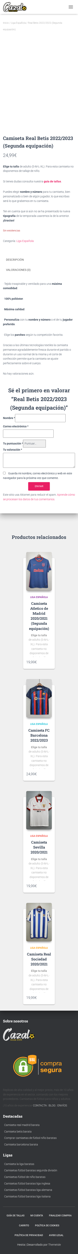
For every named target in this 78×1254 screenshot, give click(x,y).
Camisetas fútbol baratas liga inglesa (27, 1183)
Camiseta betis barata (18, 1131)
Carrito (24, 1225)
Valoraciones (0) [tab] (18, 269)
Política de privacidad (29, 1235)
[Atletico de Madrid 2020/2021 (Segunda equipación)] (39, 571)
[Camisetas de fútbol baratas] (18, 1035)
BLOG (52, 1105)
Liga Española (18, 23)
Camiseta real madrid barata (22, 1125)
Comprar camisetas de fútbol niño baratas (30, 1137)
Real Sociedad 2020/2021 (41, 959)
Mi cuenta (36, 1215)
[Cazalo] (16, 7)
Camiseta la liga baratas (19, 1164)
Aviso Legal (56, 1235)
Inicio (6, 23)
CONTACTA (40, 1105)
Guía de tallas (15, 1215)
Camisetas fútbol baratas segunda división (30, 1170)
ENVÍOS (62, 1105)
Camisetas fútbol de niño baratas (24, 1177)
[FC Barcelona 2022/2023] (39, 698)
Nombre (9, 418)
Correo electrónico (15, 426)
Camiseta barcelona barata (21, 1144)
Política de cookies (47, 1225)
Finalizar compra (60, 1215)
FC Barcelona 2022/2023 (40, 735)
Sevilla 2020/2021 (39, 850)
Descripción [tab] (15, 259)
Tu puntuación (13, 443)
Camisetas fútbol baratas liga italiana (27, 1196)
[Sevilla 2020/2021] (39, 810)
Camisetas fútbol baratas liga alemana (28, 1189)
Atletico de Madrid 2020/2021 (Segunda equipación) (39, 618)
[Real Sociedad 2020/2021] (39, 922)
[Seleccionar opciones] (50, 662)
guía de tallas (52, 181)
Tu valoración (12, 449)
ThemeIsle (54, 1244)
